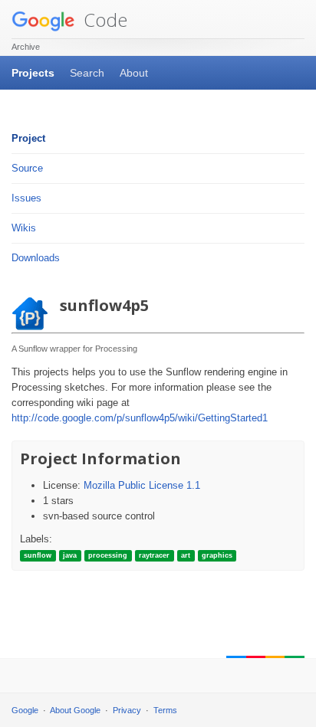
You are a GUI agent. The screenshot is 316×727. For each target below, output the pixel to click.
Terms (165, 710)
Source (27, 168)
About (134, 73)
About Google (75, 710)
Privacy (127, 710)
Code (103, 19)
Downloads (36, 258)
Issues (26, 198)
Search (87, 73)
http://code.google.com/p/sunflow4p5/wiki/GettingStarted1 (140, 418)
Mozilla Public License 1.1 (142, 485)
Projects (33, 73)
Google (25, 710)
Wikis (24, 228)
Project (28, 138)
